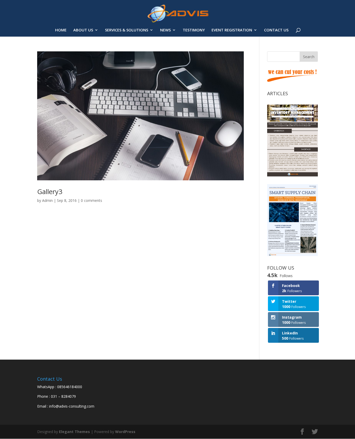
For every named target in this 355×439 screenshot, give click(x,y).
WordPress (125, 431)
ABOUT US (83, 30)
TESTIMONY (194, 30)
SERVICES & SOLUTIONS (126, 30)
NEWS (165, 30)
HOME (61, 30)
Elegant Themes (74, 431)
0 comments (91, 200)
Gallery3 (49, 191)
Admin (47, 200)
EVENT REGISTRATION (232, 30)
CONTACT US (276, 30)
